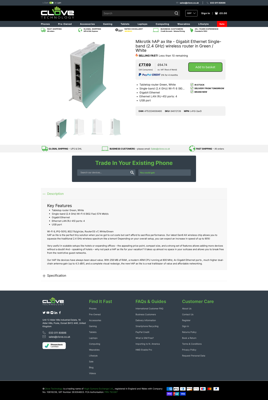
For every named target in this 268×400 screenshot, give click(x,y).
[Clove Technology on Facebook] (59, 313)
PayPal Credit (142, 332)
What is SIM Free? (145, 338)
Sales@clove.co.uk (160, 148)
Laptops (142, 24)
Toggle (51, 3)
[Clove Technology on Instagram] (52, 313)
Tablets (125, 24)
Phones (45, 24)
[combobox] (137, 13)
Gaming (107, 24)
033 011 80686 (218, 3)
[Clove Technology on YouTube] (47, 313)
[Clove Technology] (55, 302)
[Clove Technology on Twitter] (44, 313)
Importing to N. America (148, 344)
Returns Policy (189, 332)
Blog (91, 367)
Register (186, 320)
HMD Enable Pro (144, 349)
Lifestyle (203, 24)
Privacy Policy (189, 349)
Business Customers (146, 314)
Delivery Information (146, 320)
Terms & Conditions (192, 344)
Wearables (183, 24)
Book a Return (189, 338)
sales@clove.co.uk (189, 3)
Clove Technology (54, 388)
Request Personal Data (193, 355)
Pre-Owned (65, 24)
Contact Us (187, 314)
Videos (92, 373)
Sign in (185, 326)
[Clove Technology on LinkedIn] (55, 313)
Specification (56, 275)
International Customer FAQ (149, 308)
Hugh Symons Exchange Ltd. (99, 388)
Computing (162, 24)
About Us (186, 308)
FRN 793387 (111, 392)
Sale (222, 24)
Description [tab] (55, 194)
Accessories (87, 24)
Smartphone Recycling (147, 326)
